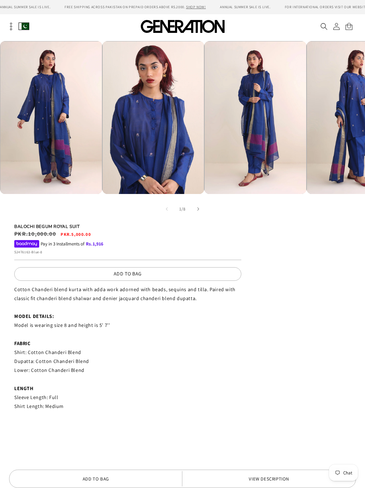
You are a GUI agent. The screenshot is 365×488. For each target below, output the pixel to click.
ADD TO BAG (128, 273)
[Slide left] (167, 209)
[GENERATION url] (182, 26)
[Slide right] (198, 209)
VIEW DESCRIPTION (269, 479)
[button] (324, 26)
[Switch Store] (24, 26)
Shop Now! (196, 7)
